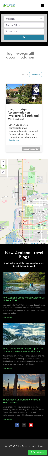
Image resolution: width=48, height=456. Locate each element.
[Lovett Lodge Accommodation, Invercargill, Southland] (24, 199)
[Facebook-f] (17, 425)
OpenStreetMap (33, 243)
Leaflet (16, 243)
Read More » (7, 317)
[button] (42, 5)
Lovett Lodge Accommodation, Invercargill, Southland (23, 112)
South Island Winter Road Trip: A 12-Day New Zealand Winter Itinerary (23, 350)
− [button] (3, 165)
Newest (35, 74)
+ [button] (3, 161)
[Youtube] (31, 425)
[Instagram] (24, 425)
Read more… (15, 140)
